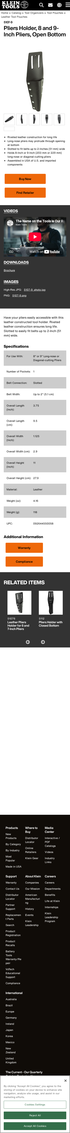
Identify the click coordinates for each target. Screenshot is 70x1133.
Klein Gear (31, 858)
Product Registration (13, 933)
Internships (51, 907)
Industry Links (50, 860)
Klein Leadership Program (51, 917)
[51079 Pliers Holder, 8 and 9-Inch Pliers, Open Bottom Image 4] (46, 123)
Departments (52, 889)
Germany (11, 1018)
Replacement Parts (13, 917)
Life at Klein (52, 901)
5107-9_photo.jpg (34, 290)
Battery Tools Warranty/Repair (13, 957)
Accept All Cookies (35, 1126)
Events (29, 915)
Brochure (9, 270)
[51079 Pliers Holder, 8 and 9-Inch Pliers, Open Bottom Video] (4, 129)
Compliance (24, 561)
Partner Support (10, 907)
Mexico (10, 1042)
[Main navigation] (67, 5)
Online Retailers (30, 850)
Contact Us (12, 889)
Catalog (16, 13)
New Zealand (10, 1050)
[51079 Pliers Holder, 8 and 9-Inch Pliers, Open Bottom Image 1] (9, 123)
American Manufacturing (32, 899)
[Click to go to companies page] (59, 5)
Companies (32, 882)
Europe (10, 1011)
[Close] (65, 1081)
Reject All (35, 1115)
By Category (13, 844)
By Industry (13, 850)
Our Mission (32, 889)
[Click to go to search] (41, 6)
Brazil (9, 1005)
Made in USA (13, 866)
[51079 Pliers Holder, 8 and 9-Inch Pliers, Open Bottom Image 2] (21, 123)
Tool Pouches (55, 13)
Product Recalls (10, 943)
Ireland (10, 1024)
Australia (11, 999)
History (29, 909)
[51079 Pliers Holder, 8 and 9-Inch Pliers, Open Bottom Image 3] (34, 123)
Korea (9, 1036)
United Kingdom (11, 1060)
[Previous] (27, 642)
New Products (11, 836)
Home (4, 13)
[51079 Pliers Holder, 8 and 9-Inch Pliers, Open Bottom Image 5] (59, 123)
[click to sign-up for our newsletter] (50, 5)
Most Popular (10, 858)
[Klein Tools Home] (14, 7)
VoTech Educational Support (13, 973)
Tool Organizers (33, 13)
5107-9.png (19, 295)
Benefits (50, 895)
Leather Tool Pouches (14, 17)
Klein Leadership (31, 923)
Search (10, 925)
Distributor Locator (31, 840)
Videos (49, 852)
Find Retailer (25, 192)
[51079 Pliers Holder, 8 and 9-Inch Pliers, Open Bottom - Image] (35, 112)
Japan (9, 1030)
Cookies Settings (35, 1104)
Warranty (24, 548)
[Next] (42, 642)
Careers (49, 882)
